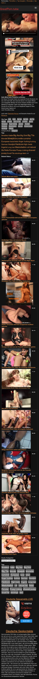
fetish (16, 141)
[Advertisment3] (19, 293)
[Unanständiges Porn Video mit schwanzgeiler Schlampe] (19, 503)
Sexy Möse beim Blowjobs (10, 408)
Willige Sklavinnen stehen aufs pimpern (14, 449)
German (4, 144)
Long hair (11, 147)
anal (9, 119)
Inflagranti (14, 131)
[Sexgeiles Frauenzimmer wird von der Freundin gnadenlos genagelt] (19, 460)
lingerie (4, 147)
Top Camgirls (21, 1)
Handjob (27, 124)
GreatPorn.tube (9, 9)
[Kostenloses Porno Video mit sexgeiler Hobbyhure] (19, 419)
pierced (20, 126)
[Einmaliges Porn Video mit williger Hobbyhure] (19, 271)
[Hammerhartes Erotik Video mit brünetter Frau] (19, 378)
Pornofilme (12, 1)
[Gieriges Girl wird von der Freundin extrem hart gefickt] (19, 337)
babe (14, 119)
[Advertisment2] (19, 84)
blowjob (9, 121)
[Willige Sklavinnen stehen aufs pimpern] (19, 440)
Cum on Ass (17, 121)
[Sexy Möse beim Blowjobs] (19, 399)
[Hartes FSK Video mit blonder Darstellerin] (19, 187)
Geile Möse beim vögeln (9, 554)
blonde (4, 121)
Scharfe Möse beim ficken (10, 176)
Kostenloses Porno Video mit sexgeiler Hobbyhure (17, 429)
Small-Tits (11, 153)
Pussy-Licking (22, 150)
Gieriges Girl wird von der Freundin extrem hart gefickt (18, 347)
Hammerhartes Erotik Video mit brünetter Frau (16, 388)
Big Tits (32, 119)
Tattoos (11, 128)
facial (12, 141)
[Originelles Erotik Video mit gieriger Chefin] (19, 524)
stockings (4, 128)
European (4, 124)
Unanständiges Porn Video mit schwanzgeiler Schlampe (19, 513)
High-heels (28, 144)
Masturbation (12, 126)
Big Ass (19, 119)
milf (28, 147)
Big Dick (25, 119)
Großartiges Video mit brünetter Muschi (14, 240)
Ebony (31, 121)
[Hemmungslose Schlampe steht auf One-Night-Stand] (19, 251)
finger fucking (13, 124)
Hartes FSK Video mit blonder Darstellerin (14, 197)
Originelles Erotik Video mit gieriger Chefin (15, 533)
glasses (21, 124)
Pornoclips (30, 1)
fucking (33, 141)
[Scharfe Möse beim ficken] (19, 167)
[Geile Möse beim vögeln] (19, 544)
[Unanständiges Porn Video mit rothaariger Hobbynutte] (19, 357)
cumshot (24, 121)
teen (24, 153)
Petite (6, 150)
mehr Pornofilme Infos (7, 110)
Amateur (5, 135)
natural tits (23, 585)
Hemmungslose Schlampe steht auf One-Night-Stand (18, 260)
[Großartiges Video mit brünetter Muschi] (19, 230)
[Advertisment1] (19, 60)
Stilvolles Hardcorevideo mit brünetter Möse (15, 492)
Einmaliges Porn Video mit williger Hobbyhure (16, 281)
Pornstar (12, 150)
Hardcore (4, 126)
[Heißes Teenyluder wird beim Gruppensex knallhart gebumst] (19, 315)
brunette (19, 138)
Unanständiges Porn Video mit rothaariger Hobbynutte (18, 367)
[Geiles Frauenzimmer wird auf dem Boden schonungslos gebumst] (19, 208)
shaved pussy (28, 126)
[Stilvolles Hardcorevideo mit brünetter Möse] (19, 482)
